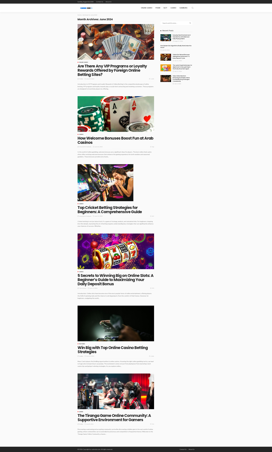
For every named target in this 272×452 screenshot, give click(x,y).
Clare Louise (82, 288)
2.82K (152, 356)
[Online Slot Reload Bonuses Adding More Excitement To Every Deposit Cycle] (165, 57)
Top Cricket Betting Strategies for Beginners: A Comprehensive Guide (110, 210)
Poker (158, 8)
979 (153, 288)
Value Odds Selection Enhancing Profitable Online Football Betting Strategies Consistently (181, 78)
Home (79, 15)
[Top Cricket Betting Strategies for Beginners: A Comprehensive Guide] (105, 182)
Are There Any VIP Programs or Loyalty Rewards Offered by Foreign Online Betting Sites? (112, 70)
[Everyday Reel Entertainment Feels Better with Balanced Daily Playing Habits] (165, 37)
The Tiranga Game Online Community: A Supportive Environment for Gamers (114, 418)
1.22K (152, 79)
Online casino (146, 8)
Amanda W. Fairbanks (85, 147)
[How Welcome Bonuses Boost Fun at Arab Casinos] (116, 114)
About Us (108, 2)
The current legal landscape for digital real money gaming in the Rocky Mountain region (182, 67)
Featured (82, 343)
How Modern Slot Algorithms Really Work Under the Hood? (175, 46)
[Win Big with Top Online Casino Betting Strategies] (116, 323)
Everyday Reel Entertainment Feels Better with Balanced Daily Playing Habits (182, 37)
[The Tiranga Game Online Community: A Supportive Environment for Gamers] (116, 391)
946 (153, 147)
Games (81, 411)
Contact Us (99, 2)
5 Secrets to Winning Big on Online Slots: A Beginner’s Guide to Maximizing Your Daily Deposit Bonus (115, 280)
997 (153, 216)
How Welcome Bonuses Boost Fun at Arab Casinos (115, 140)
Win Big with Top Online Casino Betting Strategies (113, 350)
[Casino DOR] (87, 8)
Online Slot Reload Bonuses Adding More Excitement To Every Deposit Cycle (181, 56)
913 (153, 424)
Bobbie (81, 79)
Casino (173, 8)
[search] (192, 8)
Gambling (183, 8)
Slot (165, 8)
